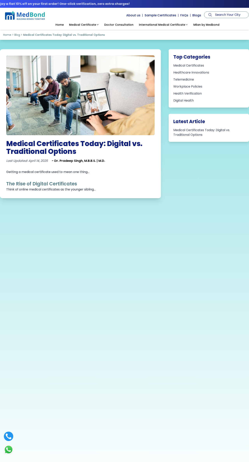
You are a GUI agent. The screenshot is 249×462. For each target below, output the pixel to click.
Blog (17, 35)
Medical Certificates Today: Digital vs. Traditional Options (201, 132)
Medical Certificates (188, 65)
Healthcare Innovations (191, 72)
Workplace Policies (187, 86)
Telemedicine (183, 79)
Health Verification (187, 93)
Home (7, 35)
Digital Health (183, 100)
